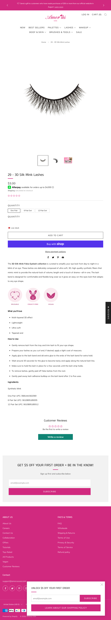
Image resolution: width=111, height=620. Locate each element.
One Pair (14, 210)
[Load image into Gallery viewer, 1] (43, 160)
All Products (8, 557)
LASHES (68, 27)
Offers (5, 542)
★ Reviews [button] (108, 312)
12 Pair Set (42, 210)
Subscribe (90, 598)
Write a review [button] (56, 436)
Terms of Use (64, 537)
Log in (85, 14)
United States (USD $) (11, 604)
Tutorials (6, 547)
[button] (14, 195)
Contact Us (8, 533)
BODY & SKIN (36, 32)
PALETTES (53, 27)
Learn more (58, 7)
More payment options (55, 251)
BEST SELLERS (37, 27)
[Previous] (7, 5)
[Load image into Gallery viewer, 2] (55, 160)
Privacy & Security (66, 542)
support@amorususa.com (14, 581)
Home (43, 42)
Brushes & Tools (59, 32)
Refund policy (64, 552)
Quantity (14, 216)
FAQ (60, 523)
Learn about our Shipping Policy (66, 608)
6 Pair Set (28, 210)
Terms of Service (65, 547)
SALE (79, 32)
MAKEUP (83, 27)
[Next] (104, 5)
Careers (6, 528)
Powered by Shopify (10, 616)
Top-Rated (7, 552)
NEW (22, 27)
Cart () (96, 14)
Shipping (11, 190)
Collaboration (9, 537)
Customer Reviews (11, 566)
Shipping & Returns (66, 533)
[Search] (105, 14)
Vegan (5, 561)
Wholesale (62, 528)
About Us (7, 523)
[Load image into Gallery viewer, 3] (68, 160)
